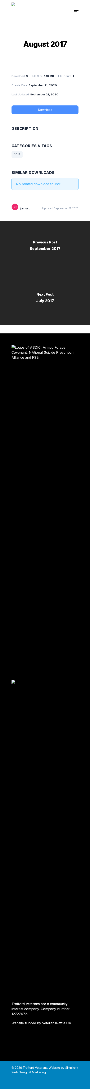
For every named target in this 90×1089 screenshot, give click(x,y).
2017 (17, 154)
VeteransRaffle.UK (56, 1023)
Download (45, 110)
